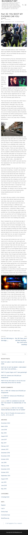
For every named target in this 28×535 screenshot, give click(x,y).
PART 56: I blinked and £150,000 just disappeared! (11, 376)
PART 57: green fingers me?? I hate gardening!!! (14, 372)
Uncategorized (20, 21)
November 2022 (5, 423)
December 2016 (5, 452)
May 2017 (3, 443)
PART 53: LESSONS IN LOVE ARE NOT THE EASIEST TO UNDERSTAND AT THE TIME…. (13, 402)
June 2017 (4, 439)
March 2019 (4, 426)
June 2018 (4, 429)
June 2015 (4, 485)
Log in (3, 508)
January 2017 (4, 449)
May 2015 (3, 488)
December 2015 (5, 469)
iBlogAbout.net (9, 1)
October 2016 (5, 459)
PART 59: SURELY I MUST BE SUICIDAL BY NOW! (12, 363)
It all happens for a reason (14, 523)
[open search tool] (23, 5)
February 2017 (5, 446)
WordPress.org (5, 518)
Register (3, 505)
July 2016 (3, 462)
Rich (3, 21)
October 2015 (5, 472)
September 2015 (5, 475)
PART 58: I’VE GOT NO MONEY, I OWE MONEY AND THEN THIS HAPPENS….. (13, 368)
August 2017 (4, 436)
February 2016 (5, 465)
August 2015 (4, 479)
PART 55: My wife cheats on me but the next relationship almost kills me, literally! (13, 381)
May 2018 (3, 433)
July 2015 (3, 482)
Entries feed (4, 511)
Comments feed (5, 515)
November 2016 (5, 456)
